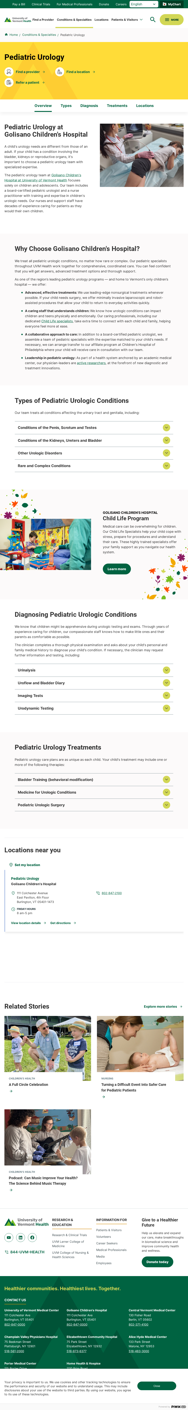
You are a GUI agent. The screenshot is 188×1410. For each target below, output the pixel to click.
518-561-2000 (14, 1351)
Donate (104, 4)
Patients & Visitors (124, 19)
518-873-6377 (76, 1351)
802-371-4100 (138, 1324)
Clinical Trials (41, 4)
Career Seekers (107, 1243)
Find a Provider (43, 19)
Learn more (117, 569)
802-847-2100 (112, 893)
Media (100, 1256)
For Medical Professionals (74, 4)
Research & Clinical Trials (69, 1235)
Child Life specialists (57, 321)
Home (14, 35)
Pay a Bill (18, 4)
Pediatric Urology (25, 878)
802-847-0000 (14, 1324)
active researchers (91, 363)
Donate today (158, 1262)
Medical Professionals (111, 1250)
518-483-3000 (139, 1351)
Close (156, 1385)
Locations (102, 19)
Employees (103, 1263)
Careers (121, 4)
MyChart (174, 4)
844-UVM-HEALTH (27, 1252)
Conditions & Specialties (74, 19)
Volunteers (103, 1236)
